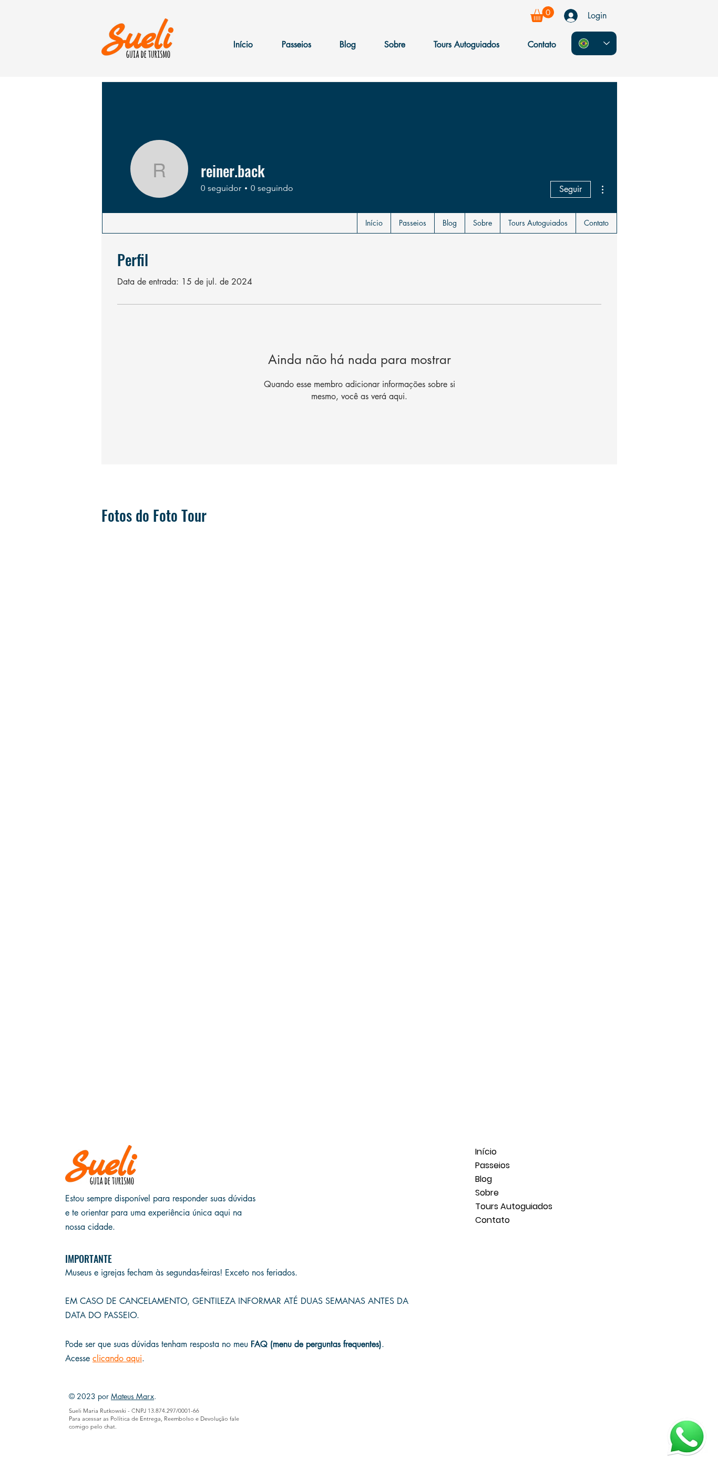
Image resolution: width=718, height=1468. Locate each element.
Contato (492, 1220)
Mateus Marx (132, 1396)
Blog (483, 1179)
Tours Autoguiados (512, 1206)
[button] (542, 14)
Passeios (492, 1165)
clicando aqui (117, 1358)
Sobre (487, 1193)
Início (486, 1152)
